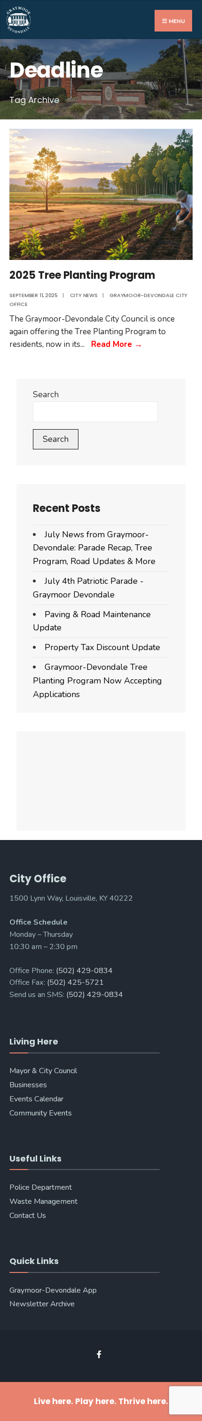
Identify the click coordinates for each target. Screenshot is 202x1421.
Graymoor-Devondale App (53, 1290)
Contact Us (27, 1215)
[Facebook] (100, 1354)
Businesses (28, 1085)
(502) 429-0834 (84, 971)
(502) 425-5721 (75, 982)
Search (46, 394)
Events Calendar (36, 1099)
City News (84, 295)
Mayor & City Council (43, 1071)
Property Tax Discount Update (102, 647)
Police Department (40, 1187)
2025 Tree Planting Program (82, 275)
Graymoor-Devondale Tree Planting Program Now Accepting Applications (97, 680)
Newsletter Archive (42, 1304)
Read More (116, 344)
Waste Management (43, 1201)
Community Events (40, 1113)
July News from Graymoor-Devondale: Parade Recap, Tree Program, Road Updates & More (94, 548)
